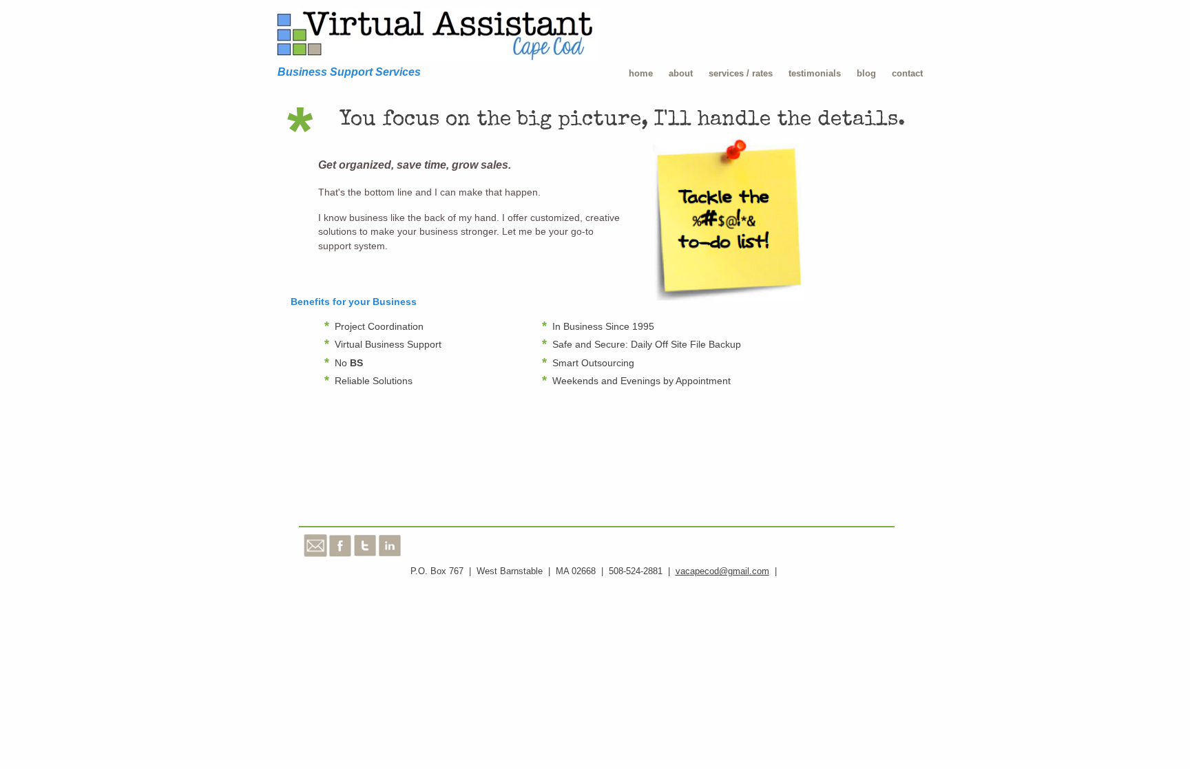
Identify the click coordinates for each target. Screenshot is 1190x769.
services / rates (741, 73)
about (681, 73)
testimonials (815, 73)
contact (907, 73)
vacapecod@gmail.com (722, 571)
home (641, 73)
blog (866, 73)
